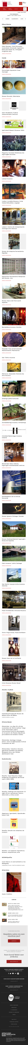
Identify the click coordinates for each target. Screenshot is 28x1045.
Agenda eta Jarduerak (14, 1012)
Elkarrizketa (15, 18)
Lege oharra (14, 1019)
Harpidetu (14, 940)
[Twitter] (10, 973)
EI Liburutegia (14, 1009)
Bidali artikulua (14, 961)
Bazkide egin (13, 981)
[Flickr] (15, 973)
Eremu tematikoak (14, 1005)
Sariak (14, 1014)
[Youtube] (13, 973)
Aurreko (10, 9)
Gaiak (22, 18)
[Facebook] (8, 973)
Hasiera (7, 18)
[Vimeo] (18, 973)
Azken (4, 9)
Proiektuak (13, 1007)
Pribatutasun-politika (14, 1021)
